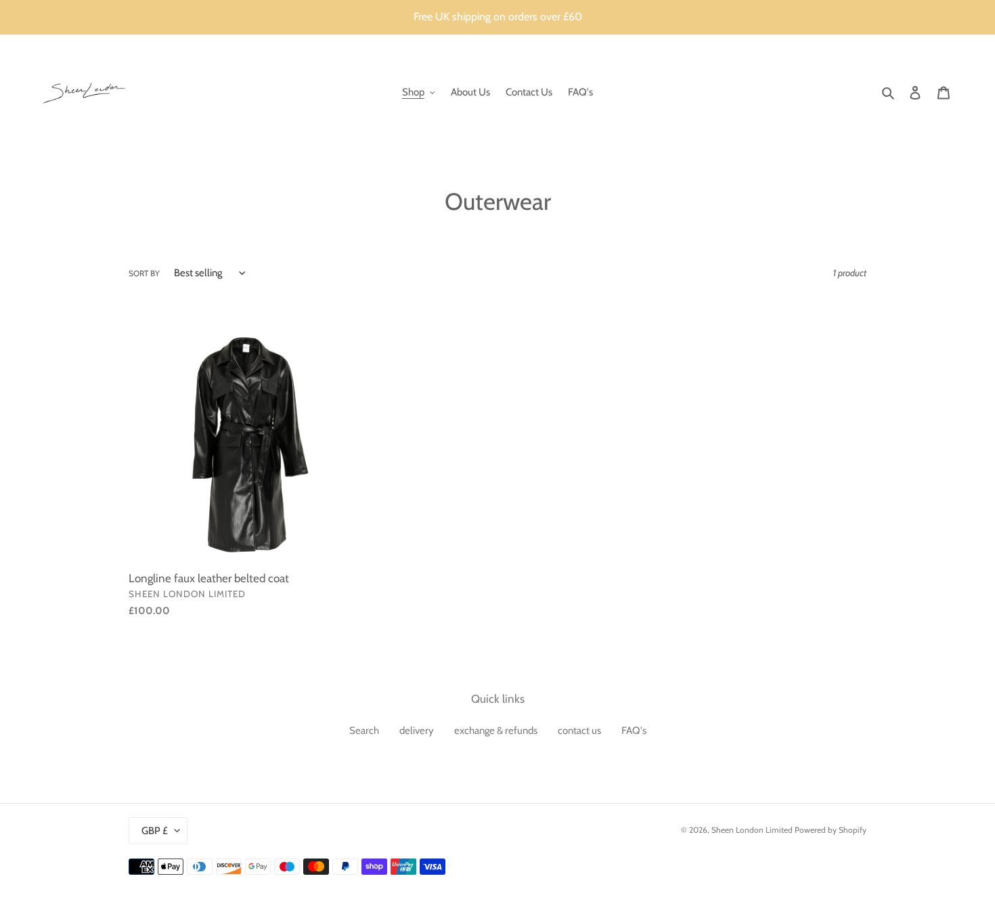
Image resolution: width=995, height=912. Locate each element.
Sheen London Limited (752, 830)
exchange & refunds (495, 730)
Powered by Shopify (830, 830)
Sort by (144, 273)
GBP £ (154, 831)
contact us (579, 730)
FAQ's (633, 730)
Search (364, 730)
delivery (416, 730)
